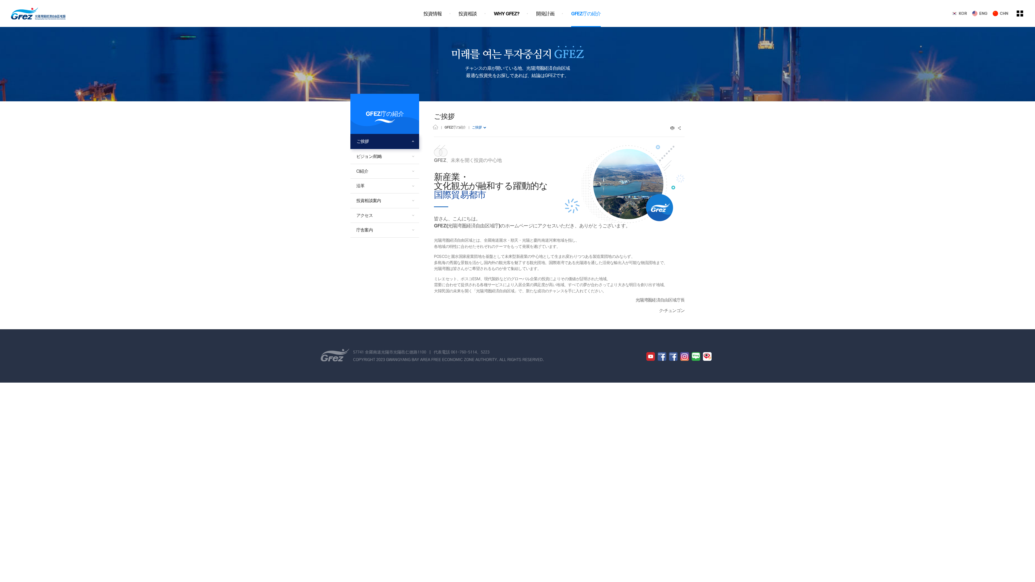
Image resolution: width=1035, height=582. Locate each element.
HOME (435, 126)
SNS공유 (679, 128)
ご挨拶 (477, 127)
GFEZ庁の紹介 (455, 127)
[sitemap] (1024, 13)
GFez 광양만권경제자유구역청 (38, 13)
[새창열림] (650, 356)
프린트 (672, 128)
